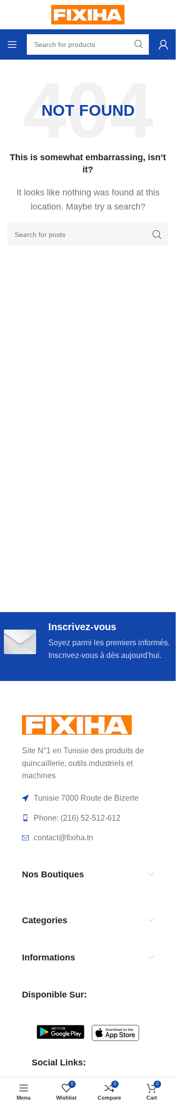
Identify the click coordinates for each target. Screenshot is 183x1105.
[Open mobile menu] (12, 44)
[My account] (163, 44)
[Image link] (77, 724)
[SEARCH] (157, 234)
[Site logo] (87, 14)
